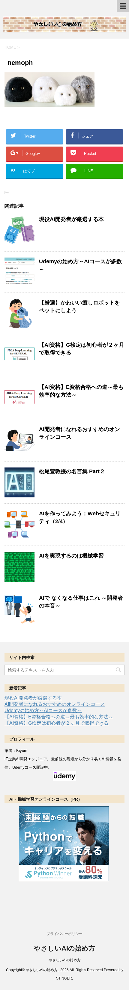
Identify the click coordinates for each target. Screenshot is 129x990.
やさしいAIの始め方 (64, 948)
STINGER (64, 978)
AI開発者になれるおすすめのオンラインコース (54, 704)
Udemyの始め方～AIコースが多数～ (43, 710)
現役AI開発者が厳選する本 (71, 219)
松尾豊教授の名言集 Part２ (72, 471)
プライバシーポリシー (64, 934)
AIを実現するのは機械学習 (71, 556)
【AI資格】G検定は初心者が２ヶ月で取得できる (56, 723)
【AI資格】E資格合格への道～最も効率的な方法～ (58, 716)
